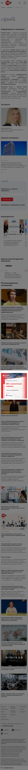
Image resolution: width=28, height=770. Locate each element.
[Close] (26, 371)
